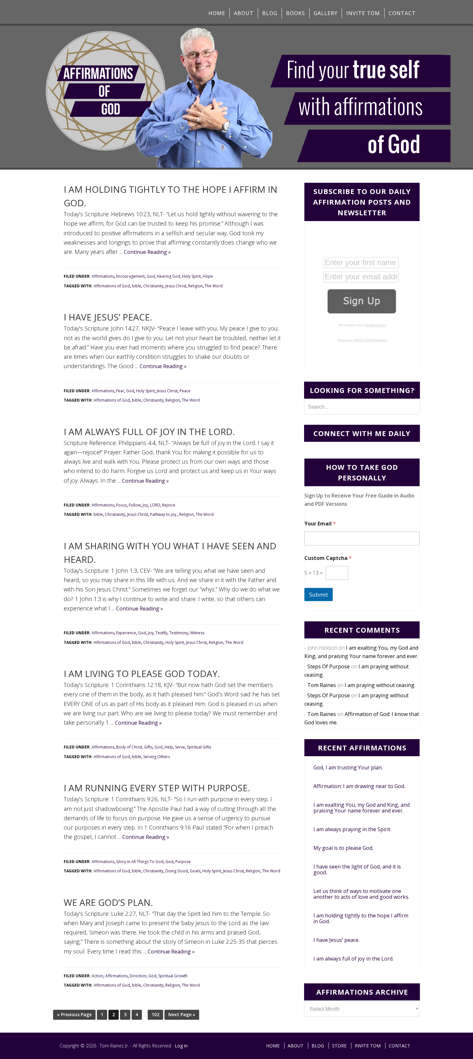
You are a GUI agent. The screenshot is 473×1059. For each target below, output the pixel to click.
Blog (317, 1046)
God (151, 276)
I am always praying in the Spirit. (352, 829)
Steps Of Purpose (328, 666)
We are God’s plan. (108, 902)
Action (97, 976)
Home (273, 1046)
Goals (195, 871)
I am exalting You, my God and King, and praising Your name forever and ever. (361, 807)
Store (339, 1046)
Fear (120, 391)
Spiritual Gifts (199, 747)
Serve (180, 747)
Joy (145, 505)
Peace (185, 391)
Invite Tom (368, 1046)
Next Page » (181, 1014)
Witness (197, 633)
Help (168, 747)
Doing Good (176, 871)
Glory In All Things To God (139, 861)
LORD (155, 505)
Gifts (148, 747)
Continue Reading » (147, 251)
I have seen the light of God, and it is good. (357, 869)
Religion (195, 286)
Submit (318, 594)
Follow (135, 505)
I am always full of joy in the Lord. (149, 431)
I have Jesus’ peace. (108, 317)
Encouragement (130, 276)
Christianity (153, 286)
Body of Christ (129, 747)
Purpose (183, 861)
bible (136, 286)
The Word (214, 286)
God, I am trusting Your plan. (348, 767)
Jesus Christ (175, 286)
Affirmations (103, 276)
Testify (161, 633)
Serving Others (156, 756)
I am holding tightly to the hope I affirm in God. (360, 918)
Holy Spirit (191, 276)
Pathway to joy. (163, 514)
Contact (399, 1046)
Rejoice (168, 505)
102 (155, 1014)
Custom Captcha (328, 558)
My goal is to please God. (343, 847)
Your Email (320, 524)
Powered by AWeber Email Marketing (362, 340)
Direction (138, 976)
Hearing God (168, 276)
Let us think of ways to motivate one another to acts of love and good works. (361, 893)
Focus (121, 505)
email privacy (375, 325)
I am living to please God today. (142, 673)
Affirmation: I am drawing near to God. (359, 786)
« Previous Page (74, 1014)
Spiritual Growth (173, 976)
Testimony (178, 633)
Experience (126, 633)
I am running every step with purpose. (157, 788)
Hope (208, 276)
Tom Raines (321, 685)
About (295, 1046)
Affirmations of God (112, 286)
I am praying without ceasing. (380, 685)
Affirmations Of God (111, 12)
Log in (181, 1046)
